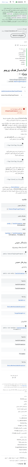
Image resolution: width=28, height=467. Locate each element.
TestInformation (17, 223)
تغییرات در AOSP (11, 21)
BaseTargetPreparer (20, 81)
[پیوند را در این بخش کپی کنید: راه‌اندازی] (19, 267)
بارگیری (25, 404)
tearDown (7, 233)
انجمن (17, 458)
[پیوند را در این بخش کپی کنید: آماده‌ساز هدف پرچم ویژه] (10, 247)
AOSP (25, 42)
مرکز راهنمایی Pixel (23, 442)
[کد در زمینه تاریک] (23, 143)
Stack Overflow (23, 449)
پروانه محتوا (24, 385)
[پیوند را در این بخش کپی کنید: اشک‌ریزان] (19, 321)
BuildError (22, 300)
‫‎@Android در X (23, 418)
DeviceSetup (15, 187)
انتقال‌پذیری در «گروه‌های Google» (19, 433)
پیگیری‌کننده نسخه (23, 452)
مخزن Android (23, 399)
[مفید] (18, 45)
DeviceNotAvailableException (16, 306)
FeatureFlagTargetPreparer (17, 209)
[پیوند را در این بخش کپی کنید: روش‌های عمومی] (13, 262)
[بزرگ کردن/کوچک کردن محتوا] (19, 49)
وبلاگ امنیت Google (22, 425)
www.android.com (22, 444)
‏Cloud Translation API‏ (11, 31)
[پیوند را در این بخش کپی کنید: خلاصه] (19, 200)
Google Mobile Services (21, 447)
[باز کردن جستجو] (13, 2)
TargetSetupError (20, 313)
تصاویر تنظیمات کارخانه (22, 409)
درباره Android (23, 458)
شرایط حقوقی (11, 458)
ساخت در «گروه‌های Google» (20, 430)
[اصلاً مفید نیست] (15, 45)
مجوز (6, 458)
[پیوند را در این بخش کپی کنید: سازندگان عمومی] (12, 243)
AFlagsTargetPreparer (11, 110)
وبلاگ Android (23, 423)
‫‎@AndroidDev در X (22, 420)
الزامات (25, 401)
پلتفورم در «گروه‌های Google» (20, 428)
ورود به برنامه (5, 2)
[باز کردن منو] (24, 2)
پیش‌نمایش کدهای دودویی (21, 406)
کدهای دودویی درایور (22, 411)
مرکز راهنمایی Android (22, 439)
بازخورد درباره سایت (14, 460)
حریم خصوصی (23, 460)
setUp (8, 223)
